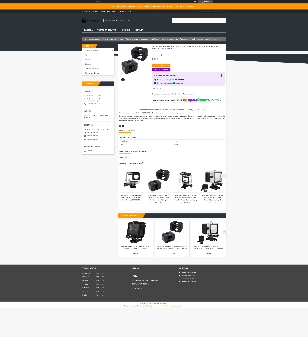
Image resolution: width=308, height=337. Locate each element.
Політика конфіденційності (175, 306)
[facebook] (120, 127)
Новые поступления (185, 6)
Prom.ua (165, 304)
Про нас (126, 30)
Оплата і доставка (92, 68)
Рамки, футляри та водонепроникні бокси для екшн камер (149, 39)
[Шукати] (223, 20)
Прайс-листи (89, 55)
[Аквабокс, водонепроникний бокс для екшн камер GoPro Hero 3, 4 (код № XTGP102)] (131, 180)
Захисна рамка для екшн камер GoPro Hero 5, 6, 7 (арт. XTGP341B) (135, 247)
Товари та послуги (106, 30)
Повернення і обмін (92, 73)
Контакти (139, 30)
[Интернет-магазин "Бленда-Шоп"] (91, 20)
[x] (123, 127)
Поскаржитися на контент (156, 306)
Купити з (157, 70)
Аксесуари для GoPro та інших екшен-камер (106, 39)
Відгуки (88, 64)
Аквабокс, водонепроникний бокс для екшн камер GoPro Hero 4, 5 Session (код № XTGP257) (208, 247)
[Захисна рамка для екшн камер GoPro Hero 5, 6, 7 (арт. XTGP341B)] (135, 232)
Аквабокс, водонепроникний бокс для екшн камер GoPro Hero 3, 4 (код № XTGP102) (131, 197)
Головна (88, 30)
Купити (161, 65)
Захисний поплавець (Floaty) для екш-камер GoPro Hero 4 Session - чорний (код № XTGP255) (172, 247)
